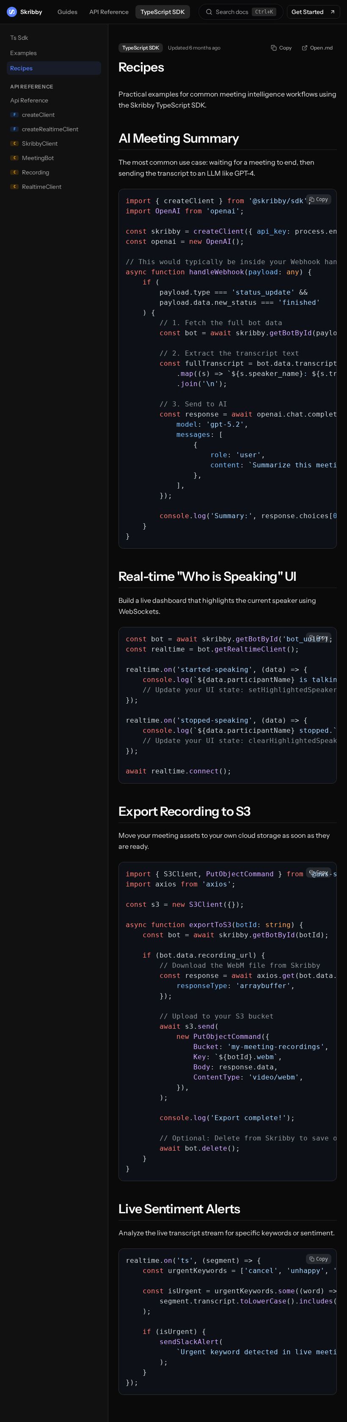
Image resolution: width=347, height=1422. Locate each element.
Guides (67, 12)
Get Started (308, 12)
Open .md (321, 47)
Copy (285, 47)
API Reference (109, 12)
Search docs (244, 12)
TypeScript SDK (162, 12)
